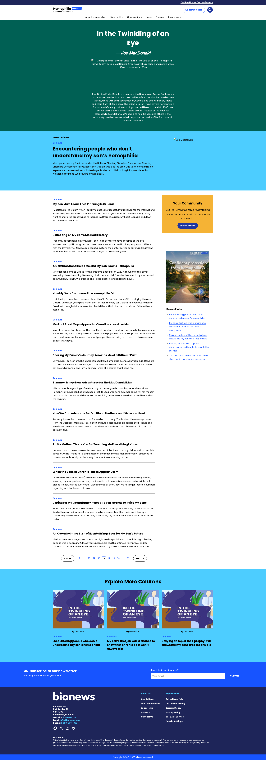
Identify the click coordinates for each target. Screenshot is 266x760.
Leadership (147, 708)
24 (118, 558)
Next (139, 558)
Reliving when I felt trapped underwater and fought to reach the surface (189, 347)
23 (113, 558)
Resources (173, 17)
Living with (115, 17)
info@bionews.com (70, 720)
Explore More (173, 693)
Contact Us (147, 716)
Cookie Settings (174, 721)
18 (89, 558)
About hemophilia (95, 17)
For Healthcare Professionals (196, 2)
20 (99, 558)
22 (109, 558)
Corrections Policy (175, 703)
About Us (145, 693)
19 (94, 558)
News (149, 17)
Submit (234, 675)
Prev (68, 558)
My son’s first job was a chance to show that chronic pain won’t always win (187, 326)
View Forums (187, 225)
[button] (194, 10)
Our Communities (150, 703)
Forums (159, 17)
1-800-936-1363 (69, 723)
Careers (145, 712)
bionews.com (70, 717)
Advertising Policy (175, 699)
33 (128, 558)
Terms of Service (175, 716)
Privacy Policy (173, 712)
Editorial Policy (173, 708)
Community (133, 17)
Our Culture (147, 699)
